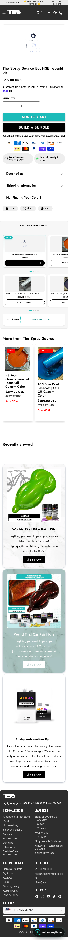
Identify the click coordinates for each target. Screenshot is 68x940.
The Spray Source (38, 338)
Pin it (47, 208)
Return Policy (10, 891)
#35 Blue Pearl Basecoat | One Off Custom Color (48, 389)
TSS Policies (41, 828)
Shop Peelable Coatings (48, 841)
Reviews (39, 824)
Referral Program (12, 869)
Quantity (9, 98)
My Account (10, 873)
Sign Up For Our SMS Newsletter (46, 818)
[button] (61, 12)
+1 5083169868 (43, 869)
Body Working (10, 825)
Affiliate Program (44, 853)
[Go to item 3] (35, 271)
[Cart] (61, 13)
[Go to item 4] (38, 271)
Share (12, 208)
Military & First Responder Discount (49, 847)
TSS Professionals (11, 2)
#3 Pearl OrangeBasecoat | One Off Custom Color (17, 381)
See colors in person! (56, 2)
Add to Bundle (24, 302)
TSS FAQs (40, 837)
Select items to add (41, 320)
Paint (6, 821)
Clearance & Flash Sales (16, 817)
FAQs (6, 882)
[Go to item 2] (33, 271)
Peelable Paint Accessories (11, 853)
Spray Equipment (12, 830)
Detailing (8, 843)
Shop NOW (34, 560)
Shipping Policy (11, 886)
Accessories (10, 838)
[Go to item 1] (30, 271)
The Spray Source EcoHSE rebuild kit (24, 254)
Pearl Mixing (41, 833)
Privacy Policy (10, 895)
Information (9, 847)
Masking (8, 834)
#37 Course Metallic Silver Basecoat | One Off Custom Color (24, 294)
